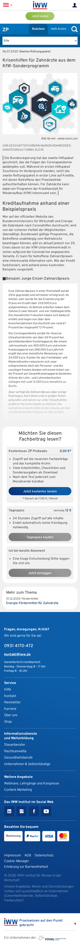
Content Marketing (18, 790)
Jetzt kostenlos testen (40, 492)
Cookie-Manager (16, 861)
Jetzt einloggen (39, 573)
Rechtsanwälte (15, 751)
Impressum (12, 855)
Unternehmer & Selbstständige (27, 764)
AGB (27, 855)
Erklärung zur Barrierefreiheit (26, 867)
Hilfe (7, 689)
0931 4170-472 (18, 646)
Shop (8, 722)
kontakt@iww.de (17, 654)
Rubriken (38, 29)
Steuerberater (14, 745)
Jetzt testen (40, 16)
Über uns (10, 715)
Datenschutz (44, 855)
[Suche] (73, 29)
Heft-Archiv (58, 29)
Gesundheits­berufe (18, 757)
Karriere (10, 709)
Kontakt (10, 696)
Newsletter (12, 702)
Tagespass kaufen (39, 537)
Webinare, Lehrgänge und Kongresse (31, 783)
